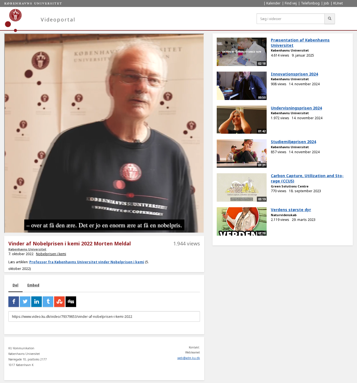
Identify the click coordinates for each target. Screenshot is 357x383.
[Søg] (329, 18)
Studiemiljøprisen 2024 (293, 141)
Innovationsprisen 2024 (294, 74)
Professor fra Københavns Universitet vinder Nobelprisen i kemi (86, 262)
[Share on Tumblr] (48, 301)
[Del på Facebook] (13, 301)
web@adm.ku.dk (188, 358)
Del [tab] (15, 285)
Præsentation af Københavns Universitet (300, 42)
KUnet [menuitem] (338, 3)
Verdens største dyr (291, 209)
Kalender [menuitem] (273, 3)
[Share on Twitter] (25, 301)
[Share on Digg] (71, 301)
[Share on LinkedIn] (36, 301)
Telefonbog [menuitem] (310, 3)
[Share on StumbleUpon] (59, 301)
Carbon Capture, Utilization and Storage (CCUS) (307, 178)
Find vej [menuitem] (291, 3)
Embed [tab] (33, 285)
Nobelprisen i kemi (51, 254)
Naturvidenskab (283, 215)
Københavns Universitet (27, 249)
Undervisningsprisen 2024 (296, 108)
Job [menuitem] (326, 3)
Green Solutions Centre (289, 186)
